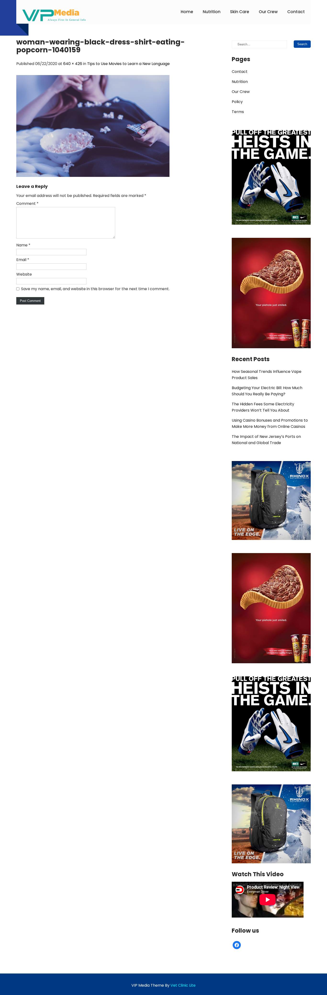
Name (23, 245)
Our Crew (268, 12)
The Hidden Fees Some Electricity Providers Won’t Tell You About (263, 407)
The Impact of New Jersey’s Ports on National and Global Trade (266, 440)
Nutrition (211, 12)
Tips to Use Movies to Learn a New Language (128, 63)
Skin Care (239, 12)
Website (24, 274)
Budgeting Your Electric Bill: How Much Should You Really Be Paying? (267, 391)
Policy (237, 101)
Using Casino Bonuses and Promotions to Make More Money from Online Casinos (270, 423)
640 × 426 (72, 63)
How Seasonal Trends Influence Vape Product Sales (266, 375)
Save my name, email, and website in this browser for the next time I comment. (95, 289)
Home (187, 12)
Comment (27, 203)
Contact (296, 12)
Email (22, 259)
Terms (238, 111)
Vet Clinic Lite (183, 985)
